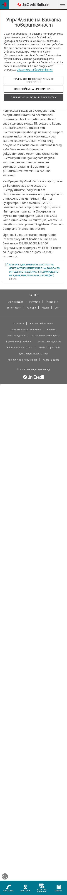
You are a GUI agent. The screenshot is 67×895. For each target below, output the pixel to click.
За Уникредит (15, 301)
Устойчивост (14, 307)
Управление (52, 301)
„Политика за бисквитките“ (35, 69)
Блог (57, 307)
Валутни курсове (16, 335)
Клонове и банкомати (41, 323)
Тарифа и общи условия (18, 341)
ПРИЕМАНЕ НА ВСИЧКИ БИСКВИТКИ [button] (33, 97)
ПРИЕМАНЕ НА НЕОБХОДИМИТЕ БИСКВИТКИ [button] (33, 80)
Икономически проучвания (22, 359)
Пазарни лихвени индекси (45, 335)
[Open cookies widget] (5, 877)
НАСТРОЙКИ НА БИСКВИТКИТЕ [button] (33, 89)
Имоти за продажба (49, 347)
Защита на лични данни (20, 347)
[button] (62, 4)
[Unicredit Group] (33, 377)
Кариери (31, 307)
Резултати (34, 301)
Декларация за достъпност (33, 353)
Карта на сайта (51, 359)
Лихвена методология (49, 341)
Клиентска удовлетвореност (26, 329)
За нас (33, 295)
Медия (45, 307)
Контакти (19, 323)
